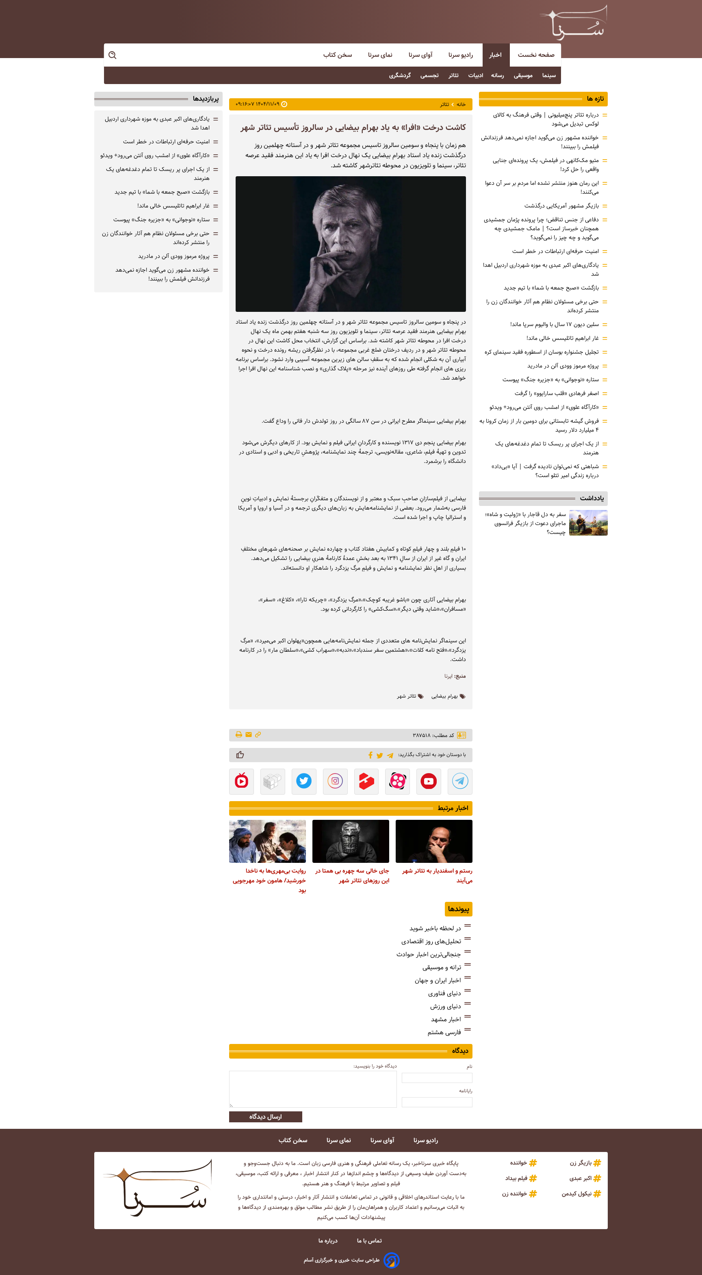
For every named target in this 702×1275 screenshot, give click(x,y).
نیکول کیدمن (577, 1193)
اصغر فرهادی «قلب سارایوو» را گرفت (557, 393)
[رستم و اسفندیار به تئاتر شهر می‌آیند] (434, 841)
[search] (113, 55)
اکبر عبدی (581, 1178)
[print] (239, 735)
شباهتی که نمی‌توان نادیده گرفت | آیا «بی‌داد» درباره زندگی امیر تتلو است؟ (545, 471)
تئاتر (454, 75)
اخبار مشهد (446, 1019)
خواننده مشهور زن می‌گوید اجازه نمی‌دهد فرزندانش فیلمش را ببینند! (162, 274)
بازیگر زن (581, 1162)
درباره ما (328, 1240)
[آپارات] (398, 782)
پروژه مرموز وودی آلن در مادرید (563, 365)
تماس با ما (370, 1240)
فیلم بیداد (516, 1178)
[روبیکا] (273, 782)
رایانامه (465, 1091)
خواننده (518, 1162)
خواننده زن (514, 1193)
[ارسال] (248, 735)
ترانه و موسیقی (441, 967)
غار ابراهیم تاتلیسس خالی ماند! (562, 338)
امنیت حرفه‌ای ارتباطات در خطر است (555, 251)
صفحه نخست (536, 55)
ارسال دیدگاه (265, 1117)
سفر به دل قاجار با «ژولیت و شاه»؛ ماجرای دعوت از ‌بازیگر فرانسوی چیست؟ (525, 523)
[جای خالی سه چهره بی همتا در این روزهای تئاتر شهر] (350, 841)
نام (469, 1066)
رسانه (498, 75)
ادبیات (475, 75)
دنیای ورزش (445, 1006)
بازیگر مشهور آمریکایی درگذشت (561, 205)
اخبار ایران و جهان (438, 980)
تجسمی (430, 75)
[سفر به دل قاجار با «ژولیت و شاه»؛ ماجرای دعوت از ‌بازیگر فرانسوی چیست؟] (588, 523)
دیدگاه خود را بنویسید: (375, 1066)
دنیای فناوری (444, 993)
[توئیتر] (378, 755)
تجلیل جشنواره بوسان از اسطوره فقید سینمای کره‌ (542, 352)
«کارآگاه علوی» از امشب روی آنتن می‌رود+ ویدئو (544, 407)
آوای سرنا (421, 55)
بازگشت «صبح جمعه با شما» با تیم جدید (551, 287)
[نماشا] (242, 782)
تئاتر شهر (406, 696)
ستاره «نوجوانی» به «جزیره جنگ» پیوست (551, 379)
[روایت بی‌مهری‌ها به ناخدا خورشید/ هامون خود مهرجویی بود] (267, 841)
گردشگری (400, 75)
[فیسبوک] (369, 754)
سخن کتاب (338, 55)
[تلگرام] (388, 755)
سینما (549, 75)
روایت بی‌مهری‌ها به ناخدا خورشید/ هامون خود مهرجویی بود (269, 880)
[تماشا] (367, 782)
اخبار (496, 55)
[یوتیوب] (429, 782)
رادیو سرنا (461, 55)
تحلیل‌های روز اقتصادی (431, 941)
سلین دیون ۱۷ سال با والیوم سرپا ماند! (554, 324)
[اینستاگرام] (335, 782)
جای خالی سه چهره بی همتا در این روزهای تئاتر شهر (352, 876)
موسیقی (524, 75)
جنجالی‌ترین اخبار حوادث (428, 954)
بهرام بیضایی (444, 696)
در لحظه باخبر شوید (435, 928)
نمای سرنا (381, 55)
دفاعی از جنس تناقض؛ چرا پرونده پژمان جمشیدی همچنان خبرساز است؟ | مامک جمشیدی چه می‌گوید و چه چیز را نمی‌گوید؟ (541, 228)
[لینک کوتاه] (258, 735)
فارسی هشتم (444, 1032)
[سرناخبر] (573, 22)
